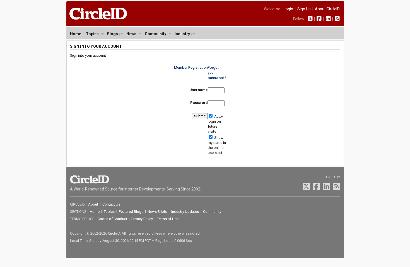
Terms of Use (168, 219)
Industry (182, 34)
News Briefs (157, 211)
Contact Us (111, 204)
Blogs (112, 34)
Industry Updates (185, 211)
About (93, 204)
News (131, 34)
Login (288, 9)
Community (155, 34)
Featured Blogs (131, 211)
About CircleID (327, 9)
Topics (92, 34)
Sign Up (304, 9)
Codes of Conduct (112, 219)
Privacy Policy (142, 219)
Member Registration (191, 67)
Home (75, 34)
